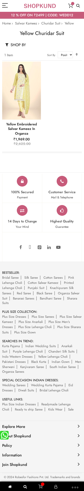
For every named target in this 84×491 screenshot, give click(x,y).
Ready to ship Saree (29, 409)
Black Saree (44, 293)
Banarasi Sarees (23, 298)
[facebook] (20, 247)
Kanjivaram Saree (32, 367)
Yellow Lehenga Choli (53, 356)
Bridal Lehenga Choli (54, 390)
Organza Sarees (13, 371)
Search (78, 6)
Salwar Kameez (26, 23)
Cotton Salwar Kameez (43, 282)
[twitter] (30, 247)
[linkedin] (49, 247)
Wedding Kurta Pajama (47, 385)
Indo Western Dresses (17, 356)
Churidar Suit (50, 23)
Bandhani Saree (50, 298)
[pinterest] (39, 247)
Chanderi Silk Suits (61, 351)
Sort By (51, 55)
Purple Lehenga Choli (28, 351)
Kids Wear (55, 409)
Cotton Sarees (53, 277)
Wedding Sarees (13, 385)
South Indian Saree (63, 367)
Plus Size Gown (25, 332)
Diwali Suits (26, 390)
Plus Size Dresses (14, 316)
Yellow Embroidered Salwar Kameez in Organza (21, 129)
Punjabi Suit (36, 288)
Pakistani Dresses (14, 361)
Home (6, 23)
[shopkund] (40, 6)
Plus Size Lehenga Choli (35, 327)
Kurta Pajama (11, 346)
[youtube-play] (58, 247)
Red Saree (24, 293)
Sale (71, 409)
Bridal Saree (10, 277)
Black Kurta (38, 361)
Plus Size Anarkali (31, 321)
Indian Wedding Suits (40, 346)
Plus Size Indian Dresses (19, 404)
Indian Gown (61, 361)
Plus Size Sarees (43, 316)
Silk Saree (31, 277)
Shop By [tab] (18, 44)
